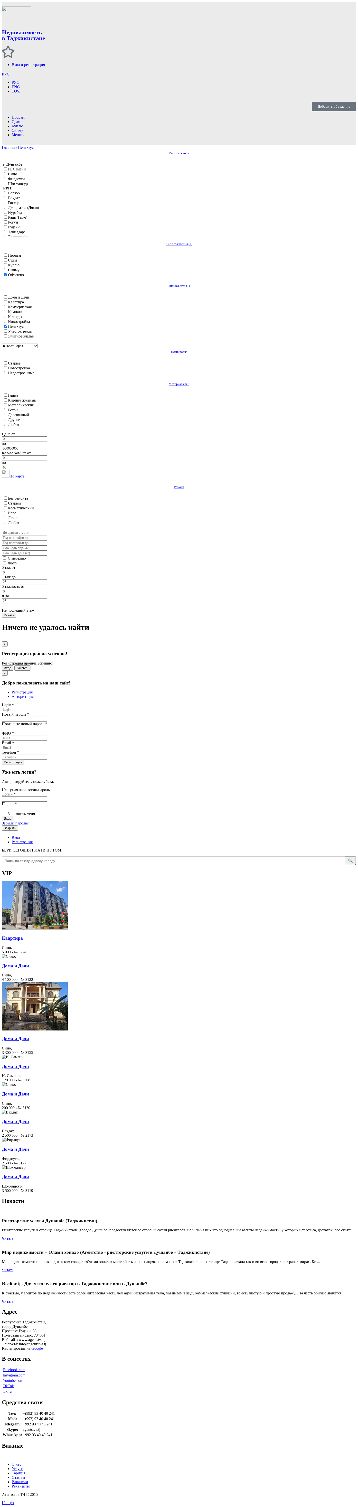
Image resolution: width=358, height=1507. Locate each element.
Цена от (8, 434)
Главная (8, 147)
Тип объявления (179, 244)
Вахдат (14, 198)
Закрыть (22, 668)
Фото (12, 563)
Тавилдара (17, 232)
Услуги (17, 1469)
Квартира (16, 302)
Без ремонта (18, 498)
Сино (12, 174)
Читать (7, 1238)
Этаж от (8, 567)
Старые (14, 363)
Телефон (10, 752)
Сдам (16, 122)
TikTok (8, 1386)
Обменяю (16, 275)
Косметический (21, 508)
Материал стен (179, 384)
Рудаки (14, 227)
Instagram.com (14, 1375)
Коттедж (15, 317)
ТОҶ (15, 91)
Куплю (17, 126)
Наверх (8, 1503)
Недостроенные (21, 373)
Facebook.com (14, 1370)
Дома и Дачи (18, 297)
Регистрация (22, 692)
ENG (16, 87)
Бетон (13, 410)
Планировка (179, 352)
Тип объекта (179, 286)
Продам (18, 117)
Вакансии (20, 1482)
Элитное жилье (21, 336)
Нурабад (15, 212)
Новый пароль (15, 714)
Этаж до (9, 577)
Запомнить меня (21, 814)
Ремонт (179, 487)
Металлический (21, 405)
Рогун (13, 222)
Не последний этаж (18, 610)
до (4, 443)
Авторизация (23, 696)
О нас (16, 1464)
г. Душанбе (12, 164)
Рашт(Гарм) (17, 217)
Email (8, 743)
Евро (12, 513)
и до (5, 596)
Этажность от (13, 586)
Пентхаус (26, 147)
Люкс (12, 518)
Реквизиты (21, 1486)
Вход (7, 668)
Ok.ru (7, 1391)
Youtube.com (13, 1380)
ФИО (8, 733)
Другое (14, 420)
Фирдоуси (16, 179)
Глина (13, 395)
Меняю (18, 135)
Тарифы (18, 1473)
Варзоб (14, 193)
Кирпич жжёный (22, 400)
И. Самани (17, 169)
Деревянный (18, 415)
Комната (15, 312)
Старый (14, 503)
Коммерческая (20, 307)
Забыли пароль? (15, 823)
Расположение (179, 153)
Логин (9, 794)
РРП (7, 188)
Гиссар (13, 203)
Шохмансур (18, 184)
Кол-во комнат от (16, 453)
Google (37, 1348)
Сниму (17, 130)
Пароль (9, 804)
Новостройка (19, 321)
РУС (5, 74)
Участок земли (20, 331)
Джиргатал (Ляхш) (23, 208)
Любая (13, 424)
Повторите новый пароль (24, 724)
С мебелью (17, 558)
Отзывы (18, 1477)
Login (8, 705)
